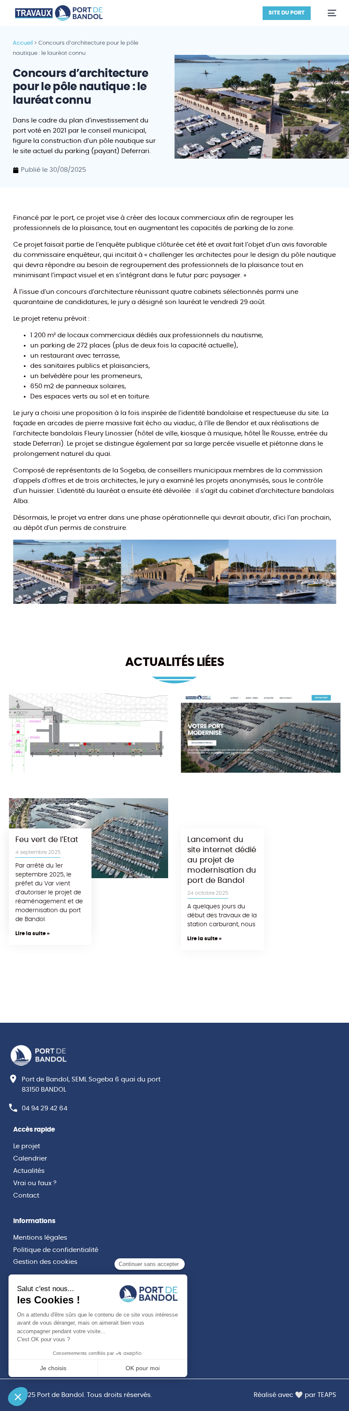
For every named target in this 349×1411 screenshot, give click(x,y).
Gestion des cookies (45, 1262)
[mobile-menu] (327, 13)
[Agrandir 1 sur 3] (110, 550)
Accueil (23, 43)
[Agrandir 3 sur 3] (325, 550)
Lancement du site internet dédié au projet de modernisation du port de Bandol (221, 860)
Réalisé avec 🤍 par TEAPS (295, 1395)
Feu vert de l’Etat (46, 840)
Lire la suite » (204, 938)
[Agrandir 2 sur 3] (217, 550)
